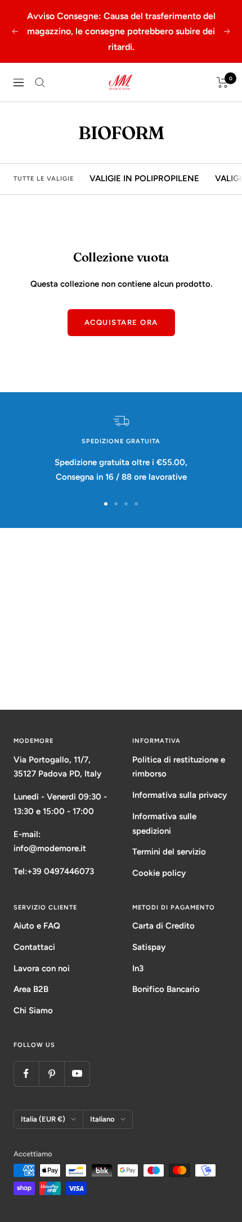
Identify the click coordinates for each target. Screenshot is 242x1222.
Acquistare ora (121, 322)
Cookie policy (159, 873)
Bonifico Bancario (166, 989)
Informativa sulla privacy (179, 795)
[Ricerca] (40, 82)
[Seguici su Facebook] (26, 1073)
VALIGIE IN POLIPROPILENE (144, 178)
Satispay (148, 947)
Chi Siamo (33, 1010)
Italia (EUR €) (43, 1119)
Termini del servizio (169, 852)
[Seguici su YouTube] (76, 1073)
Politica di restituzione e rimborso (178, 767)
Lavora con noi (42, 968)
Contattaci (34, 947)
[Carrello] (222, 82)
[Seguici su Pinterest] (51, 1073)
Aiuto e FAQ (37, 926)
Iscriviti (121, 667)
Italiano (102, 1119)
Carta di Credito (163, 926)
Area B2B (31, 989)
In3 (138, 968)
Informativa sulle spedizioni (164, 823)
